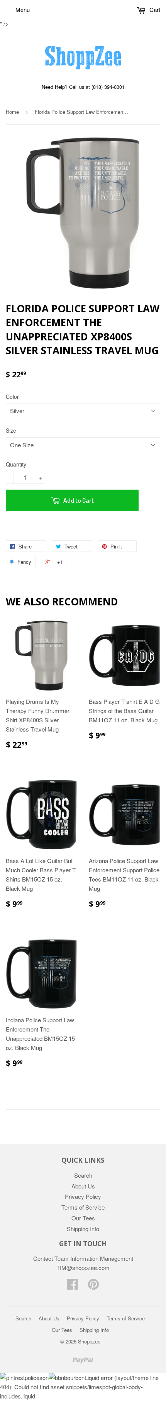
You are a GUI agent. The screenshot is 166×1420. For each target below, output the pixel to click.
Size (11, 430)
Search (83, 1175)
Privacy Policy (83, 1196)
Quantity (16, 464)
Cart (154, 9)
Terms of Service (83, 1207)
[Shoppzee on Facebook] (72, 1286)
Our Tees (83, 1218)
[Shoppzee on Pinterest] (93, 1286)
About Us (83, 1186)
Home (12, 111)
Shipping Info (83, 1229)
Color (12, 396)
